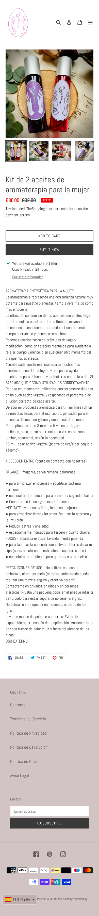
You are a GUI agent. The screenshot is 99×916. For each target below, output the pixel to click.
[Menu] (90, 22)
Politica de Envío (24, 761)
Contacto (18, 705)
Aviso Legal (19, 775)
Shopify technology (75, 899)
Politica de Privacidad (28, 733)
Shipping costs (43, 208)
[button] (20, 900)
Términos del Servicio (28, 719)
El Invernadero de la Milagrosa (43, 899)
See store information (27, 276)
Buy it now (49, 249)
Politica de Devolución (28, 747)
